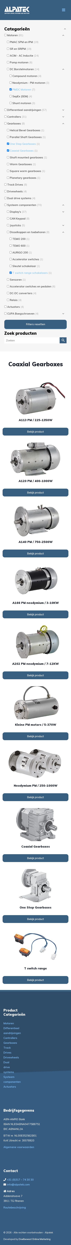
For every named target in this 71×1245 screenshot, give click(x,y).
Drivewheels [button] (17, 191)
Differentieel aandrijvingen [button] (27, 110)
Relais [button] (16, 300)
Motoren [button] (15, 35)
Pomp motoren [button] (21, 62)
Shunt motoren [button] (23, 103)
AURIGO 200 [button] (22, 252)
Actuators (9, 1086)
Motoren (8, 1023)
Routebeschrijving (14, 1207)
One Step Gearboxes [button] (25, 144)
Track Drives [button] (17, 184)
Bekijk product (35, 431)
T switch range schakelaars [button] (32, 273)
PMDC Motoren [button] (23, 89)
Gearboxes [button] (16, 123)
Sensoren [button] (18, 279)
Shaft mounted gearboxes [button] (28, 157)
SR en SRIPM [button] (20, 48)
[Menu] (63, 10)
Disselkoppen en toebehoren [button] (29, 232)
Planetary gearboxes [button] (25, 177)
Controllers (10, 1038)
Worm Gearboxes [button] (23, 164)
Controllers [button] (17, 116)
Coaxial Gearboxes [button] (24, 150)
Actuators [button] (15, 306)
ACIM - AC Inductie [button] (24, 55)
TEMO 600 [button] (20, 245)
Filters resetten (35, 324)
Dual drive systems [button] (21, 198)
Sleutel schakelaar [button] (26, 266)
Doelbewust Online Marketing (34, 1239)
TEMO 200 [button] (20, 239)
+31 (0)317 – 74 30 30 (20, 1179)
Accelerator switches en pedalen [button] (32, 286)
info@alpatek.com (18, 1184)
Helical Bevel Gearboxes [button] (27, 130)
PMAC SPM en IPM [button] (24, 42)
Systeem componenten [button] (24, 205)
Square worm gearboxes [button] (27, 171)
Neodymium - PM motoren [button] (30, 82)
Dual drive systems (8, 1067)
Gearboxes (10, 1042)
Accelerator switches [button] (27, 259)
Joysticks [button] (17, 225)
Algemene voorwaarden (18, 1147)
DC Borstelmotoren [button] (24, 69)
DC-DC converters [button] (23, 293)
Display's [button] (18, 211)
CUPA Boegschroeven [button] (22, 313)
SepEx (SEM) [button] (22, 96)
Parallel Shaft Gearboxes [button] (28, 137)
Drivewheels (11, 1057)
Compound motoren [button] (26, 76)
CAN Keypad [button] (19, 218)
